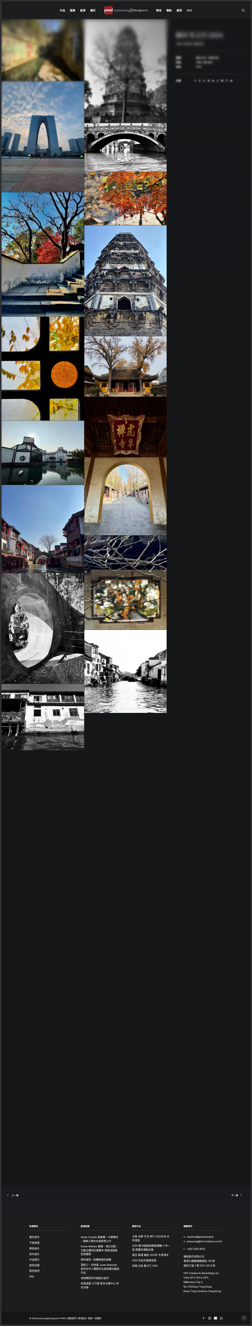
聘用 (159, 10)
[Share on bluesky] (222, 80)
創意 (83, 10)
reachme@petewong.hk (200, 1236)
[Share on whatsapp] (217, 80)
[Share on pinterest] (209, 80)
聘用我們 (34, 1271)
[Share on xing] (226, 80)
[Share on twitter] (200, 80)
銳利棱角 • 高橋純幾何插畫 (96, 1259)
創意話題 (34, 1265)
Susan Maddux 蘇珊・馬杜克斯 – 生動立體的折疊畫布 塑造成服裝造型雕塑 (99, 1250)
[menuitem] (62, 10)
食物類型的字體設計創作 (95, 1278)
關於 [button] (93, 10)
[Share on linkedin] (213, 80)
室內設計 (34, 1254)
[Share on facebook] (195, 80)
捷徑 (179, 10)
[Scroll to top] (244, 1317)
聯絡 (169, 10)
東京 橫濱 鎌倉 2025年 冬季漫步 (150, 1255)
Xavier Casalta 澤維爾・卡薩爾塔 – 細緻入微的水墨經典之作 (99, 1239)
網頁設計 (34, 1248)
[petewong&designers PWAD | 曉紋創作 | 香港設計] (126, 10)
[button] (243, 10)
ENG (189, 10)
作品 (62, 10)
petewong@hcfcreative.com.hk (204, 1241)
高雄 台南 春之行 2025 (145, 1265)
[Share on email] (231, 80)
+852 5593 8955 (196, 1249)
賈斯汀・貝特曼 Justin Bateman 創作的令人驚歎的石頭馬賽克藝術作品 (100, 1268)
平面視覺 (34, 1242)
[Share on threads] (204, 80)
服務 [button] (72, 10)
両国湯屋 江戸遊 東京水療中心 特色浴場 (100, 1285)
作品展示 (34, 1259)
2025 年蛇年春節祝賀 (144, 1260)
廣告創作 (34, 1237)
